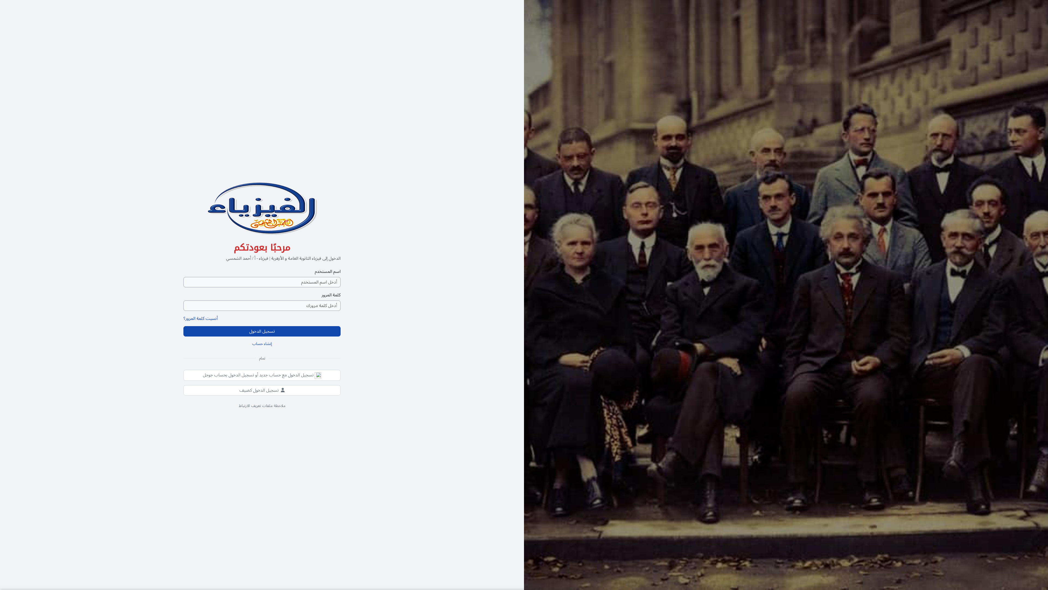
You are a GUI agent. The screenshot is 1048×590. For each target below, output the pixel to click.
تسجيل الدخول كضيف (259, 390)
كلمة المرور (331, 295)
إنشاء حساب (262, 344)
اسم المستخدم (328, 271)
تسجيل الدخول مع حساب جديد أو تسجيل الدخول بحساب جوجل (259, 375)
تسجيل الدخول (262, 331)
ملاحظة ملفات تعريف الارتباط (262, 406)
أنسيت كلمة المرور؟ (200, 318)
